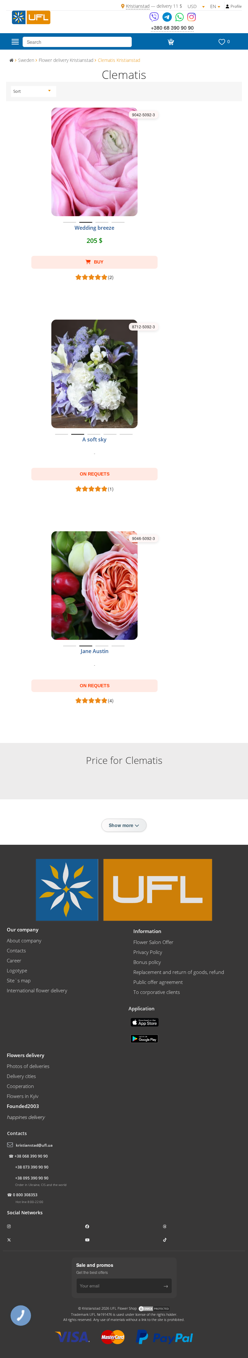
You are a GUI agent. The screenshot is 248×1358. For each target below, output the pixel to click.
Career (14, 960)
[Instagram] (191, 19)
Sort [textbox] (17, 91)
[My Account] (227, 6)
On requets (94, 474)
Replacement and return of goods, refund (178, 972)
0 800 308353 (25, 1195)
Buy (98, 262)
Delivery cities (21, 1076)
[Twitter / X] (9, 1240)
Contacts (16, 950)
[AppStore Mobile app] (145, 1021)
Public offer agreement (158, 982)
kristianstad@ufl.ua (34, 1145)
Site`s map (19, 980)
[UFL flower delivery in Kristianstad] (31, 17)
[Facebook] (87, 1226)
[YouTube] (88, 1240)
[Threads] (165, 1226)
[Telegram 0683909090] (167, 19)
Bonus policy (147, 962)
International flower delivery (37, 990)
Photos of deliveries (28, 1066)
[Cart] (170, 42)
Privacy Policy (147, 952)
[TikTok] (165, 1240)
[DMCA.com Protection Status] (154, 1308)
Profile (236, 6)
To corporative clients (156, 992)
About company (24, 940)
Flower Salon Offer (153, 942)
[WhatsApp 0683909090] (180, 19)
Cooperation (20, 1086)
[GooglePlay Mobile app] (145, 1038)
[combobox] (32, 91)
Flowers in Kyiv (22, 1096)
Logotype (17, 970)
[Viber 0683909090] (154, 19)
